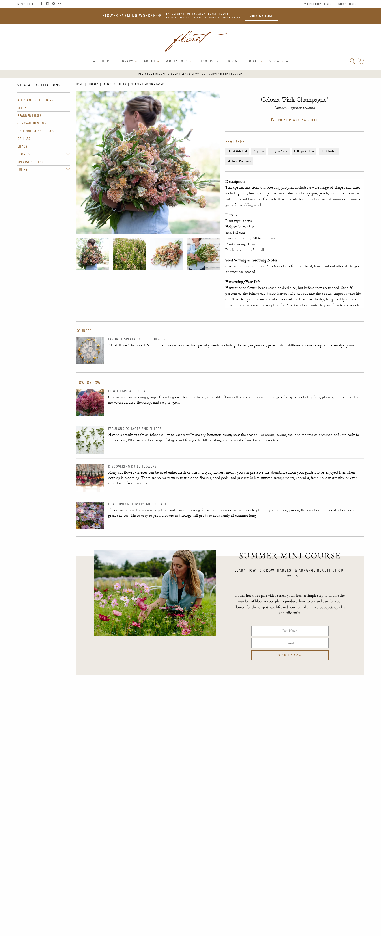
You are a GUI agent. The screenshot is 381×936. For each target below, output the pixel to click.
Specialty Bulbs (30, 161)
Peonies (23, 154)
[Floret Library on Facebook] (41, 4)
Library (126, 61)
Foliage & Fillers (114, 84)
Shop (104, 61)
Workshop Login (318, 4)
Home (80, 84)
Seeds (22, 107)
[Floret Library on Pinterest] (53, 4)
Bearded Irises (29, 115)
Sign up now (290, 655)
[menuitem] (104, 61)
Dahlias (23, 138)
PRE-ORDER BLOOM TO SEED (158, 74)
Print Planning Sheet (297, 120)
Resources (209, 61)
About (149, 61)
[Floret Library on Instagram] (47, 4)
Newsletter (26, 4)
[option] (92, 254)
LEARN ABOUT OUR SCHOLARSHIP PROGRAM (212, 74)
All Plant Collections (35, 100)
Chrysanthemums (32, 123)
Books (253, 61)
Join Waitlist (261, 16)
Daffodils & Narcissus (35, 131)
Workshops (177, 61)
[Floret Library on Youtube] (59, 4)
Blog (232, 61)
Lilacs (22, 146)
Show (274, 61)
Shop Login (347, 4)
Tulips (22, 169)
